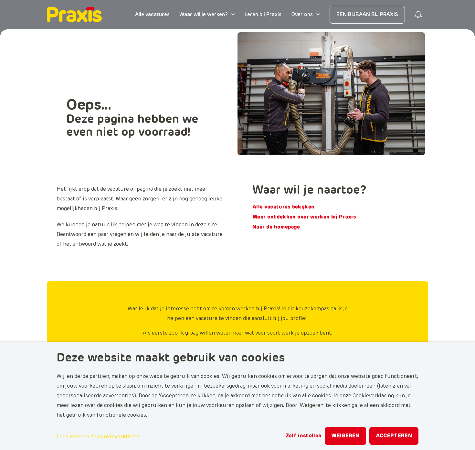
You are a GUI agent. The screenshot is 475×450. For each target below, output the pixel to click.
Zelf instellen (304, 435)
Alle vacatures (152, 14)
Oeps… (88, 105)
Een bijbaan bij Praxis (367, 14)
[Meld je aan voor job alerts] (418, 14)
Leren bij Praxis (263, 14)
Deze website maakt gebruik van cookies (171, 358)
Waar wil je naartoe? (309, 190)
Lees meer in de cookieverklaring (99, 436)
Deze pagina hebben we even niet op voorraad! (132, 126)
